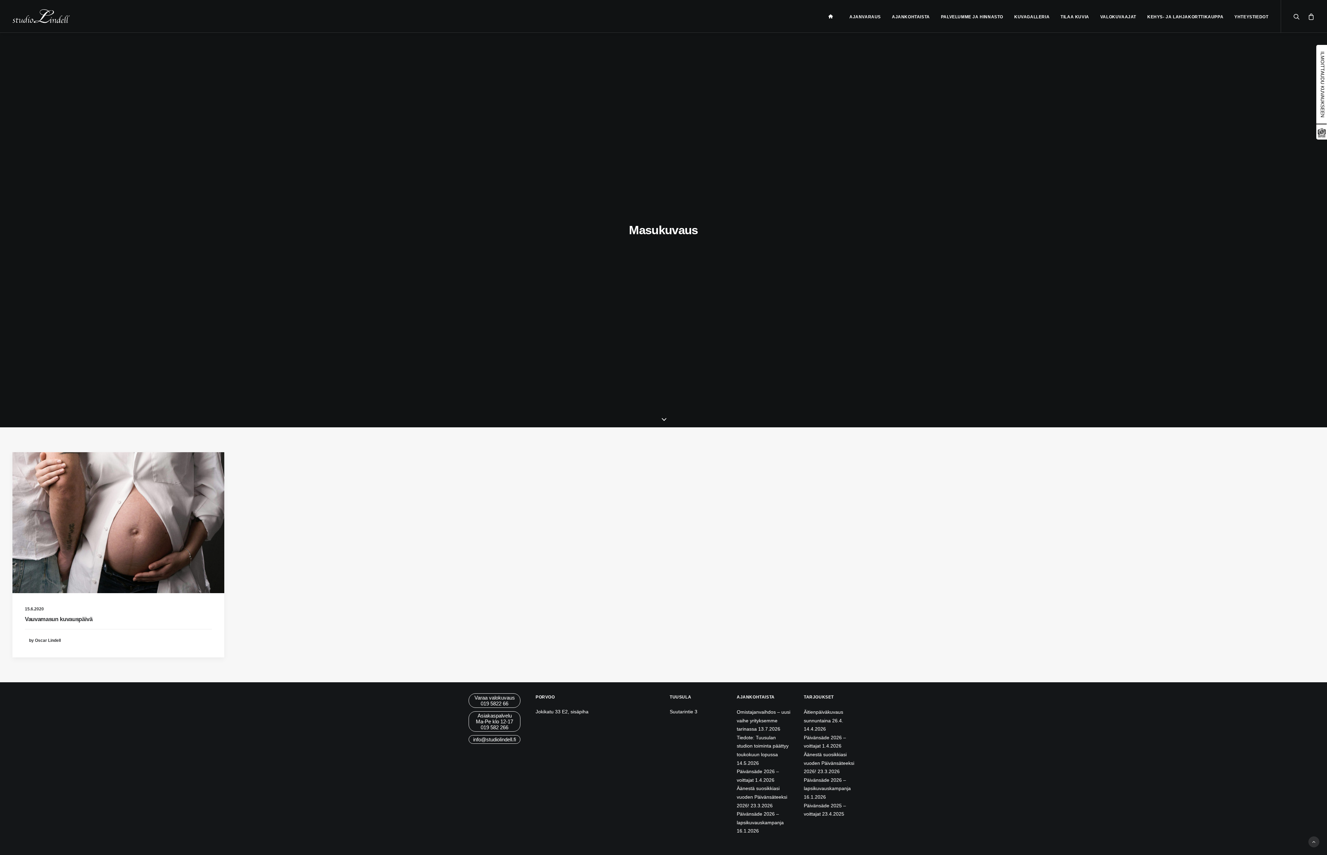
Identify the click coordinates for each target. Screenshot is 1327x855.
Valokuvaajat (1118, 17)
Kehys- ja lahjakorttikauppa (1185, 17)
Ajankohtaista (911, 17)
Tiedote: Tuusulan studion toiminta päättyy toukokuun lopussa (763, 746)
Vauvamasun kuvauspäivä (59, 619)
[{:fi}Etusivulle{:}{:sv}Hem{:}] (833, 16)
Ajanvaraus (865, 17)
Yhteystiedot (1251, 17)
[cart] (1310, 16)
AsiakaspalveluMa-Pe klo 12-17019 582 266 (494, 721)
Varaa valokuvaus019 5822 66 (494, 700)
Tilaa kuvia (1075, 17)
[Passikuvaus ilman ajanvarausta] (1321, 137)
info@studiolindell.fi (494, 739)
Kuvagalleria (1032, 17)
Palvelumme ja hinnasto (972, 17)
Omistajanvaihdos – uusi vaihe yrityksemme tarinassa (763, 720)
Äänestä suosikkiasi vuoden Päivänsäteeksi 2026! (762, 797)
